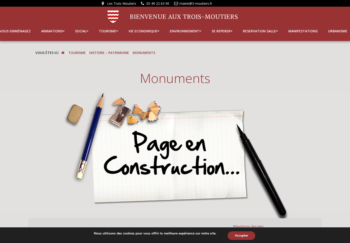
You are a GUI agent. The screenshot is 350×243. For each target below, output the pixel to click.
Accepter (241, 235)
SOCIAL (80, 31)
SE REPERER (221, 31)
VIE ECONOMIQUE (143, 31)
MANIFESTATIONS (303, 31)
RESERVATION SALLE (259, 31)
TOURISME (107, 31)
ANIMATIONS (52, 31)
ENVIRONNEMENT (184, 31)
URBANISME (337, 31)
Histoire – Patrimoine (109, 52)
